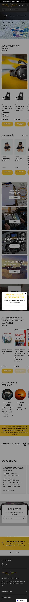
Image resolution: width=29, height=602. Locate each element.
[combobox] (21, 600)
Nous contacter (6, 1)
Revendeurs (23, 1)
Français (22, 600)
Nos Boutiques (16, 1)
